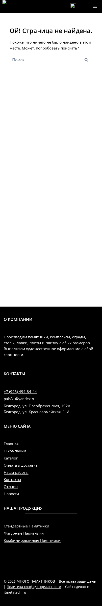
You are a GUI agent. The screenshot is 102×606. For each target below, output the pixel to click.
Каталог (11, 458)
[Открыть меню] (95, 6)
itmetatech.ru (15, 592)
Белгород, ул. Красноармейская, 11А (37, 411)
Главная (11, 443)
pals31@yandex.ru (19, 398)
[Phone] (73, 6)
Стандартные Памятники (26, 526)
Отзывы (11, 486)
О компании (15, 450)
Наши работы (16, 472)
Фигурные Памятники (24, 533)
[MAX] (84, 6)
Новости (11, 493)
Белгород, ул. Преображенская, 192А (37, 405)
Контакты (12, 479)
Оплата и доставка (20, 465)
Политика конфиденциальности (34, 586)
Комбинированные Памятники (32, 540)
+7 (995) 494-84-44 (20, 391)
